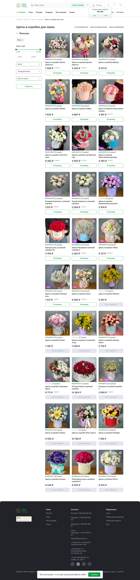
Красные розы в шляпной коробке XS (55, 249)
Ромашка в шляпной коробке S (110, 387)
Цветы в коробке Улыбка (55, 433)
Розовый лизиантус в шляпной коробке (57, 202)
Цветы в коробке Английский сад (84, 156)
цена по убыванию (116, 27)
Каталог (22, 12)
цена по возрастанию (98, 27)
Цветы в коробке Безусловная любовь (111, 110)
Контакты (120, 12)
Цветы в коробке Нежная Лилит (109, 341)
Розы (48, 517)
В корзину (57, 73)
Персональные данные (115, 517)
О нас (108, 513)
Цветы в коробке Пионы (55, 340)
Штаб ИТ (120, 572)
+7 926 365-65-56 (84, 513)
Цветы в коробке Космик (55, 479)
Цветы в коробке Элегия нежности (55, 63)
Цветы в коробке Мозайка (109, 433)
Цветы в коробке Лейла (108, 248)
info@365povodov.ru (79, 538)
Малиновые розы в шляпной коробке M (83, 480)
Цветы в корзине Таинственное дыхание (108, 156)
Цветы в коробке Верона (109, 62)
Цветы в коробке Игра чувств (84, 433)
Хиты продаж (51, 521)
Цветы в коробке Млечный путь (56, 295)
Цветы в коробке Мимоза (109, 294)
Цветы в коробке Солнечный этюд (83, 341)
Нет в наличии (111, 304)
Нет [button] (106, 15)
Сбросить (29, 86)
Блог (108, 524)
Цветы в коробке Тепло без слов (56, 156)
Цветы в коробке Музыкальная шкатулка (108, 202)
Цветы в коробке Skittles (55, 109)
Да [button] (95, 15)
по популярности (81, 27)
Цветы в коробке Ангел (81, 294)
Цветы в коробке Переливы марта (56, 387)
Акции (48, 524)
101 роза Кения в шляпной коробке (82, 387)
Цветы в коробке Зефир (81, 109)
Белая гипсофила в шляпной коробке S (83, 249)
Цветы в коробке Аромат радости (82, 63)
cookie (57, 574)
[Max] (72, 564)
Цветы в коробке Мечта (108, 479)
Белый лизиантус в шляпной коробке (83, 202)
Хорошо (94, 575)
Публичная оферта (113, 521)
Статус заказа (77, 5)
